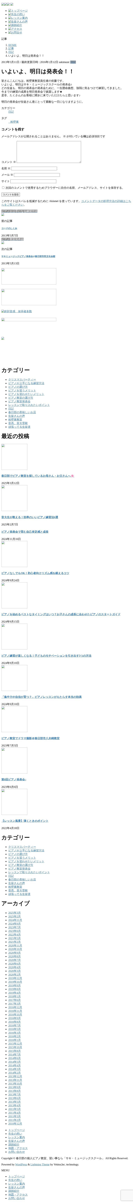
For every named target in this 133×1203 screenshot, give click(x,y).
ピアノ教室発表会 (19, 401)
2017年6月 (14, 1000)
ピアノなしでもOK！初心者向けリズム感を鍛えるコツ (35, 573)
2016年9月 (14, 1018)
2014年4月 (14, 1065)
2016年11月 (15, 1010)
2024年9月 (14, 923)
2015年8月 (14, 1050)
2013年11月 (15, 1080)
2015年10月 (15, 1047)
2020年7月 (14, 960)
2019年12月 (15, 978)
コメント (8, 161)
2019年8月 (14, 989)
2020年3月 (14, 970)
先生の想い (15, 1133)
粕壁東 (14, 121)
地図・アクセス (18, 1148)
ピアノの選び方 (18, 386)
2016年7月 (14, 1025)
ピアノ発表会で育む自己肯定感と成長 (24, 531)
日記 (73, 62)
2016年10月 (15, 1014)
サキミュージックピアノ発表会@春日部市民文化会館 (28, 256)
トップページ (16, 1130)
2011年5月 (14, 1109)
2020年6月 (14, 963)
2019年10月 (15, 981)
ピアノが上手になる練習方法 (26, 383)
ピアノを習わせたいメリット (26, 394)
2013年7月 (14, 1094)
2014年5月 (14, 1061)
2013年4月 (14, 1105)
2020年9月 (14, 952)
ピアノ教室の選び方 (20, 397)
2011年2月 (14, 1120)
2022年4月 (14, 934)
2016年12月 (15, 1007)
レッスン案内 (16, 1137)
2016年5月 (14, 1029)
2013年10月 (15, 1083)
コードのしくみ (9, 228)
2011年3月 (14, 1116)
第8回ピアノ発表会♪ (13, 779)
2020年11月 (15, 945)
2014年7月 (14, 1054)
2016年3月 (14, 1032)
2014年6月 (14, 1058)
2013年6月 (14, 1098)
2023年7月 (14, 927)
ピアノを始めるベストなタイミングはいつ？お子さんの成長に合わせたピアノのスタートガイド (61, 614)
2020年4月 (14, 967)
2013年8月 (14, 1090)
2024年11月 (15, 920)
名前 (5, 168)
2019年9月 (14, 985)
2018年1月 (14, 996)
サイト (5, 181)
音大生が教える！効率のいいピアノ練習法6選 (29, 517)
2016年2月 (14, 1036)
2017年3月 (14, 1003)
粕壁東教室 (15, 419)
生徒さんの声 (16, 415)
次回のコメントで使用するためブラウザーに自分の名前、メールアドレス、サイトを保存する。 (65, 187)
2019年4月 (14, 992)
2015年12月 (15, 1043)
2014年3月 (14, 1069)
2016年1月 (14, 1040)
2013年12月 (15, 1076)
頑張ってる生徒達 (19, 426)
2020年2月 (14, 974)
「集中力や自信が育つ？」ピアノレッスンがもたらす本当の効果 (41, 696)
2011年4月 (14, 1112)
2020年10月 (15, 949)
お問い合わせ (16, 1151)
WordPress (21, 1164)
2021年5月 (14, 938)
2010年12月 (15, 1123)
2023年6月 (14, 930)
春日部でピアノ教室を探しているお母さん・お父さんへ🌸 (37, 475)
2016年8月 (14, 1021)
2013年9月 (14, 1087)
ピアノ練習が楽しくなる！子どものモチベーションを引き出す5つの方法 (46, 655)
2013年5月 (14, 1101)
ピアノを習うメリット (22, 390)
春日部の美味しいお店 (22, 412)
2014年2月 (14, 1072)
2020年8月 (14, 956)
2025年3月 (14, 912)
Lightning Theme (40, 1164)
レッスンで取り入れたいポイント (29, 405)
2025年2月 (14, 916)
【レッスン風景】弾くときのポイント (24, 820)
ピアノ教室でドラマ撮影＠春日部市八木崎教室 (30, 738)
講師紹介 (13, 1144)
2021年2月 (14, 941)
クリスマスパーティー (22, 379)
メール (7, 174)
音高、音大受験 (18, 423)
